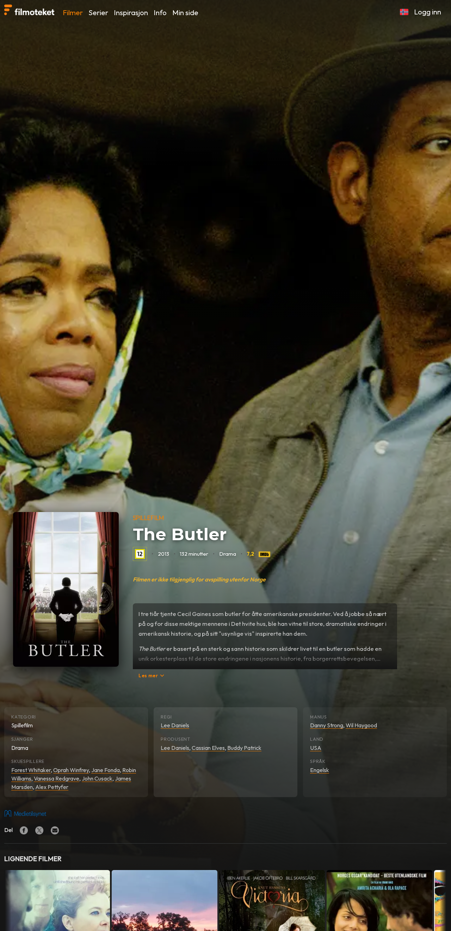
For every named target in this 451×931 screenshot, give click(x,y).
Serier (98, 12)
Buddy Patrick (244, 747)
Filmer (73, 12)
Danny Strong (326, 725)
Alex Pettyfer (51, 786)
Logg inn (427, 11)
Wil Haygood (361, 725)
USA (315, 747)
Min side (185, 12)
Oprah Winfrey (71, 769)
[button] (404, 12)
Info (160, 12)
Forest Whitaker (31, 769)
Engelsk (319, 769)
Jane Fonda (105, 769)
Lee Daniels (175, 725)
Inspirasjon (131, 12)
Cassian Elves (208, 747)
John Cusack (97, 778)
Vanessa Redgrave (56, 778)
